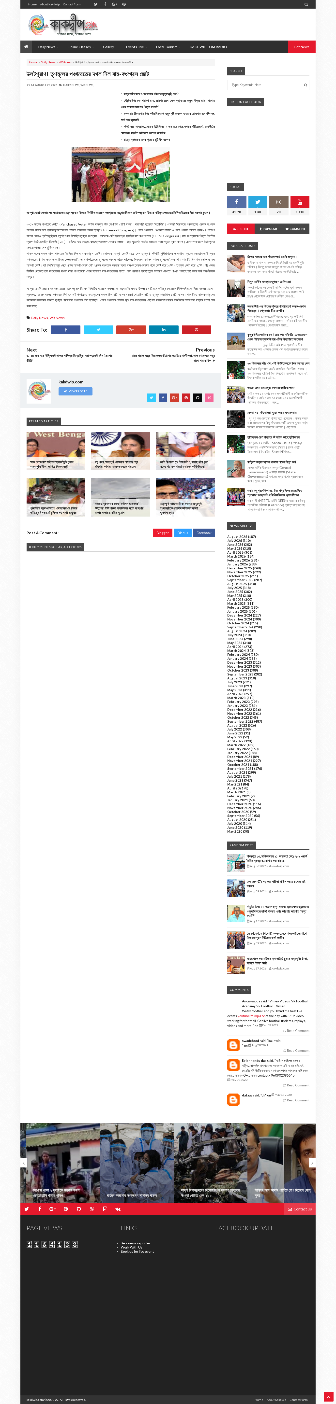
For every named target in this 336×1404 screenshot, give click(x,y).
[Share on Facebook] (65, 330)
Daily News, (71, 84)
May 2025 (234, 596)
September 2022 (240, 721)
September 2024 (240, 627)
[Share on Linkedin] (164, 330)
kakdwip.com (35, 1400)
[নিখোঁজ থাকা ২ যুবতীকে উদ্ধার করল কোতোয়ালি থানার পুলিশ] (57, 1165)
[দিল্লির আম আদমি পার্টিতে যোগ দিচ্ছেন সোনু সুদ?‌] (279, 1165)
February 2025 (238, 607)
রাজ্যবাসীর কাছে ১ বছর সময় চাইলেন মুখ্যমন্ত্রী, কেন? (151, 94)
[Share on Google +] (131, 330)
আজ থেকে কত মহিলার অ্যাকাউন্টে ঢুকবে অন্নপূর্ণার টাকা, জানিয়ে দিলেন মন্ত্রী (52, 464)
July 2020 (234, 824)
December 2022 (239, 710)
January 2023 (237, 706)
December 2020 (239, 804)
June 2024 (235, 639)
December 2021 (239, 757)
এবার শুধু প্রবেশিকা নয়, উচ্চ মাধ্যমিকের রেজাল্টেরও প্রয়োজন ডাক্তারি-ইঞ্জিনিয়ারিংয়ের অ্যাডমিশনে (274, 492)
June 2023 (235, 686)
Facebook (204, 533)
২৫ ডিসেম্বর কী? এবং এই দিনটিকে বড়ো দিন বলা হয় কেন (278, 363)
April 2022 (235, 741)
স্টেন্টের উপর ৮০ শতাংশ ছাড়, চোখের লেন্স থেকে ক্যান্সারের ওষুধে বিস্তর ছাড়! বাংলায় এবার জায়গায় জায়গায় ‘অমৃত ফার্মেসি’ (278, 911)
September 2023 (240, 674)
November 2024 (239, 619)
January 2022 (237, 753)
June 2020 (235, 827)
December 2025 (239, 568)
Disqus (183, 533)
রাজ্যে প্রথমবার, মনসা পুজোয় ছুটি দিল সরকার (147, 139)
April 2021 (235, 788)
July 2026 (234, 541)
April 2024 (235, 647)
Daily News (48, 62)
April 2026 (235, 552)
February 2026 (238, 560)
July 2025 (234, 588)
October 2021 (238, 765)
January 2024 (237, 658)
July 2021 (234, 776)
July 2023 (234, 682)
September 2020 (240, 816)
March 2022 (236, 745)
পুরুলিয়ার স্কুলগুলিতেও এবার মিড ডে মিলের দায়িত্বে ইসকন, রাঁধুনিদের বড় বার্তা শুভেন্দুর (53, 510)
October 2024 (238, 623)
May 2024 (234, 643)
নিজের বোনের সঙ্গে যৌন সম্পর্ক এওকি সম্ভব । (272, 257)
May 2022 (234, 737)
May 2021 (234, 784)
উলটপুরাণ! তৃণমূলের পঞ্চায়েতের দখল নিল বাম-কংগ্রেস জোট (88, 73)
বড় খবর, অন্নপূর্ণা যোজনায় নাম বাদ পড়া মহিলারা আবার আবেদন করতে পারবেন (116, 464)
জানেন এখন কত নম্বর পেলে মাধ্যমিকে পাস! (271, 388)
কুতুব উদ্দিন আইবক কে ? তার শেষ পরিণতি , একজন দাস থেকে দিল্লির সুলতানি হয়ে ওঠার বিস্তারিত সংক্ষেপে (277, 337)
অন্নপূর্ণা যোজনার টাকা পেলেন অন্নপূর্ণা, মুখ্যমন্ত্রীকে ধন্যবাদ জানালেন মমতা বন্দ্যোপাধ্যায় (181, 508)
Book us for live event (137, 1251)
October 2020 (238, 812)
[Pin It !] (196, 330)
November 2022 (239, 714)
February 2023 (238, 702)
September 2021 (240, 769)
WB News (65, 62)
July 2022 (234, 729)
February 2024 (238, 655)
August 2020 (237, 820)
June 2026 (235, 545)
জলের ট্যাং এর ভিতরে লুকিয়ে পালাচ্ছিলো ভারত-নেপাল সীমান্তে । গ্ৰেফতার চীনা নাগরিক (276, 308)
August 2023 (237, 678)
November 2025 (239, 572)
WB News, (87, 84)
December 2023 (239, 662)
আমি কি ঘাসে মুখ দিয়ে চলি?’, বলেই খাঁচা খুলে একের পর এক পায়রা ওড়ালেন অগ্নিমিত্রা (184, 464)
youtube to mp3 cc (251, 1016)
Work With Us (131, 1247)
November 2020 (239, 808)
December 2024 (239, 615)
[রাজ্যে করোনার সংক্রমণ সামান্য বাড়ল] (131, 1165)
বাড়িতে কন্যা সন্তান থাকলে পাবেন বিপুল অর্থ (271, 462)
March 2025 (236, 603)
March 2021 (236, 792)
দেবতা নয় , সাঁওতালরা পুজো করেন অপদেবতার (272, 412)
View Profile (77, 391)
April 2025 (235, 600)
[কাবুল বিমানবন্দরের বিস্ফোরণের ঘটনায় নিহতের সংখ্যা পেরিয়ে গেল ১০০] (205, 1165)
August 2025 (237, 584)
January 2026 (237, 564)
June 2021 (235, 780)
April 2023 (235, 694)
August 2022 (237, 725)
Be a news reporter (135, 1243)
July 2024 (234, 635)
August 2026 (237, 537)
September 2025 (240, 580)
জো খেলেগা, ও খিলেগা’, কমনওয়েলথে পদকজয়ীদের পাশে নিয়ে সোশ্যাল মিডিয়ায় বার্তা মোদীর (276, 935)
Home (32, 4)
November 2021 (239, 761)
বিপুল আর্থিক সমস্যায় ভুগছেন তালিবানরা (269, 282)
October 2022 (238, 717)
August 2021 (237, 772)
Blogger (163, 533)
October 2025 (238, 576)
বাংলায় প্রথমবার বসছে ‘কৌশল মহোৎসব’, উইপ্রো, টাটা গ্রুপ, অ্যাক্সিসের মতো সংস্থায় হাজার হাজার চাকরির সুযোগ (119, 508)
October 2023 (238, 670)
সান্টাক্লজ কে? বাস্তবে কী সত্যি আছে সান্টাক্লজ (273, 437)
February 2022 (238, 749)
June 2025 (235, 592)
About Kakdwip (50, 4)
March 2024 (236, 651)
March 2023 (236, 698)
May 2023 (234, 690)
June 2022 (235, 733)
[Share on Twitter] (98, 330)
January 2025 (237, 611)
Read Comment (297, 1031)
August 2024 (237, 631)
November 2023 (239, 666)
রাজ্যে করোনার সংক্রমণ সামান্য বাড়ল (127, 1195)
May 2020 (234, 831)
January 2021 (237, 800)
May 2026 (234, 548)
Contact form (72, 4)
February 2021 (238, 796)
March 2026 (236, 556)
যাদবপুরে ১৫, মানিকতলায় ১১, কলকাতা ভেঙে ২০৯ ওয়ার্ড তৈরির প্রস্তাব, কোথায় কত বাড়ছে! (277, 858)
